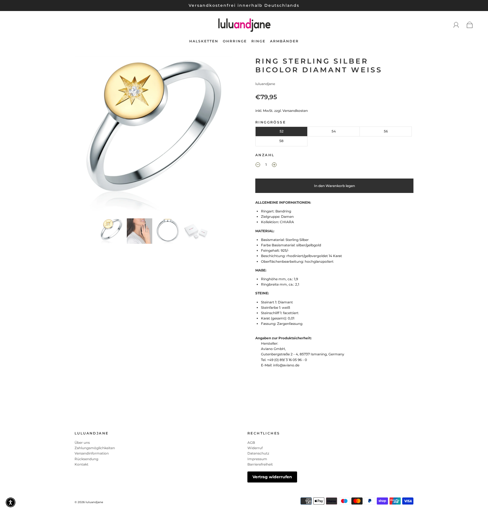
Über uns (82, 442)
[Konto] (456, 25)
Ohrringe (235, 41)
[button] (90, 136)
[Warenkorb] (470, 25)
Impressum (257, 459)
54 (334, 131)
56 (386, 131)
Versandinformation (92, 453)
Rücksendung (86, 459)
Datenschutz (258, 453)
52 (282, 131)
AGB (251, 442)
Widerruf (255, 448)
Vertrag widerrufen (272, 476)
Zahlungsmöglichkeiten (95, 448)
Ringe (258, 41)
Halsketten (203, 41)
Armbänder (284, 41)
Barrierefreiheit (260, 464)
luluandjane (265, 84)
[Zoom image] (153, 136)
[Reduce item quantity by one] (258, 165)
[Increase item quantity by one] (274, 165)
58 (281, 141)
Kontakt (81, 464)
